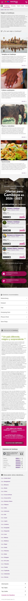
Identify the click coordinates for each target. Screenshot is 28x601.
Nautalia (2, 9)
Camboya (11, 9)
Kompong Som (5, 312)
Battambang (4, 298)
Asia (8, 9)
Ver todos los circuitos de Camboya (14, 263)
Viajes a (6, 478)
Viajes (5, 9)
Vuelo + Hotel (20, 6)
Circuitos (13, 6)
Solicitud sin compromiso (14, 443)
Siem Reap (4, 321)
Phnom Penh (5, 317)
